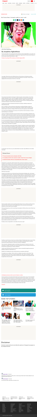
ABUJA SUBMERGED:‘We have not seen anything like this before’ (18, 309)
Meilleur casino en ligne (14, 398)
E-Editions (9, 3)
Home (3, 3)
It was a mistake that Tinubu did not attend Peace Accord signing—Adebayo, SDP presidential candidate (30, 309)
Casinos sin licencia (5, 400)
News (6, 3)
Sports (24, 3)
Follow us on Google (26, 14)
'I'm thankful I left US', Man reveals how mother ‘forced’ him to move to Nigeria (17, 157)
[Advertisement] (18, 67)
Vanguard (3, 284)
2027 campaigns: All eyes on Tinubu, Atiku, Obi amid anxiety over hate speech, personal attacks (6, 321)
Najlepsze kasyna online (22, 398)
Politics (13, 3)
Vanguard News (4, 1)
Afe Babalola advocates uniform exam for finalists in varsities (12, 275)
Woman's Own (4, 14)
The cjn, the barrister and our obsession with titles (12, 156)
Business (20, 3)
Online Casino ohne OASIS (5, 398)
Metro (17, 3)
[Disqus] (18, 361)
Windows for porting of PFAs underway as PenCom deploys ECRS (13, 58)
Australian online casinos (30, 398)
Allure (35, 3)
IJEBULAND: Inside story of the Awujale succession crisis (6, 308)
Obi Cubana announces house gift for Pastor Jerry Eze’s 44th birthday (18, 321)
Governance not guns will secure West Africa (30, 320)
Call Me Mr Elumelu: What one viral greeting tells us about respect (15, 159)
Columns (32, 3)
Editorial (28, 3)
